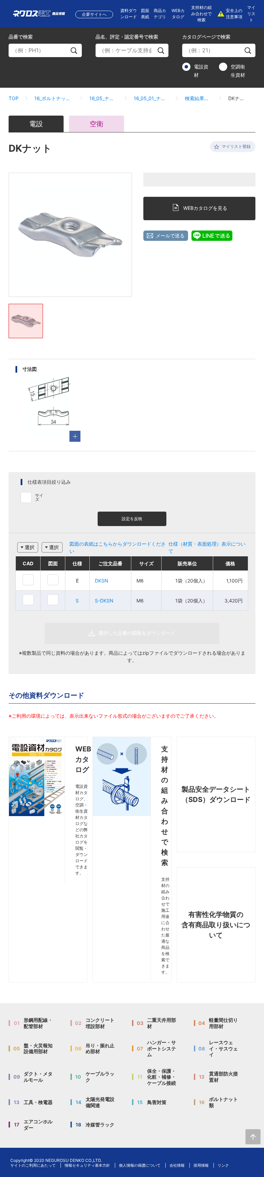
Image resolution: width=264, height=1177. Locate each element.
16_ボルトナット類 (54, 98)
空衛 (96, 124)
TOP (14, 98)
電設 (36, 124)
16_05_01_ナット (151, 98)
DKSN (101, 581)
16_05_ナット (103, 98)
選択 (29, 547)
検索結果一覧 (199, 98)
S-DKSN (104, 600)
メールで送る (170, 235)
